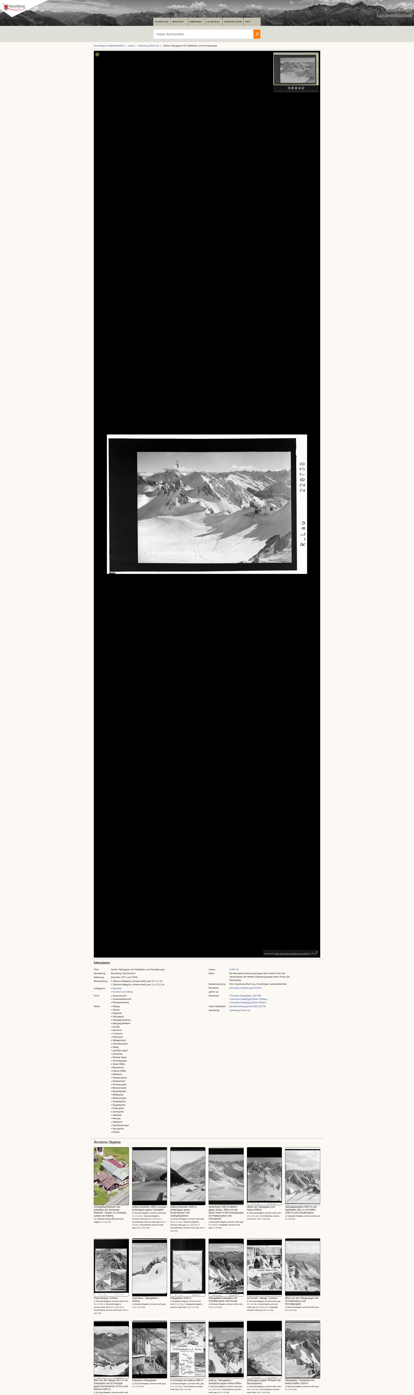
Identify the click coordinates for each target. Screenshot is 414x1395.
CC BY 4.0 (234, 969)
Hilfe (247, 22)
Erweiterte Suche (233, 22)
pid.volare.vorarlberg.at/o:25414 (245, 987)
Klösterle (117, 988)
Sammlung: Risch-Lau (148, 45)
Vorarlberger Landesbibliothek (109, 45)
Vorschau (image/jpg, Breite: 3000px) (249, 999)
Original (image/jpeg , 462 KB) (246, 995)
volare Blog (213, 22)
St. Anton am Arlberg (123, 991)
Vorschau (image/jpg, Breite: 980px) (248, 1002)
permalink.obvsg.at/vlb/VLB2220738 (247, 1006)
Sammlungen (196, 22)
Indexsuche (177, 22)
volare (131, 45)
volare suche (162, 22)
